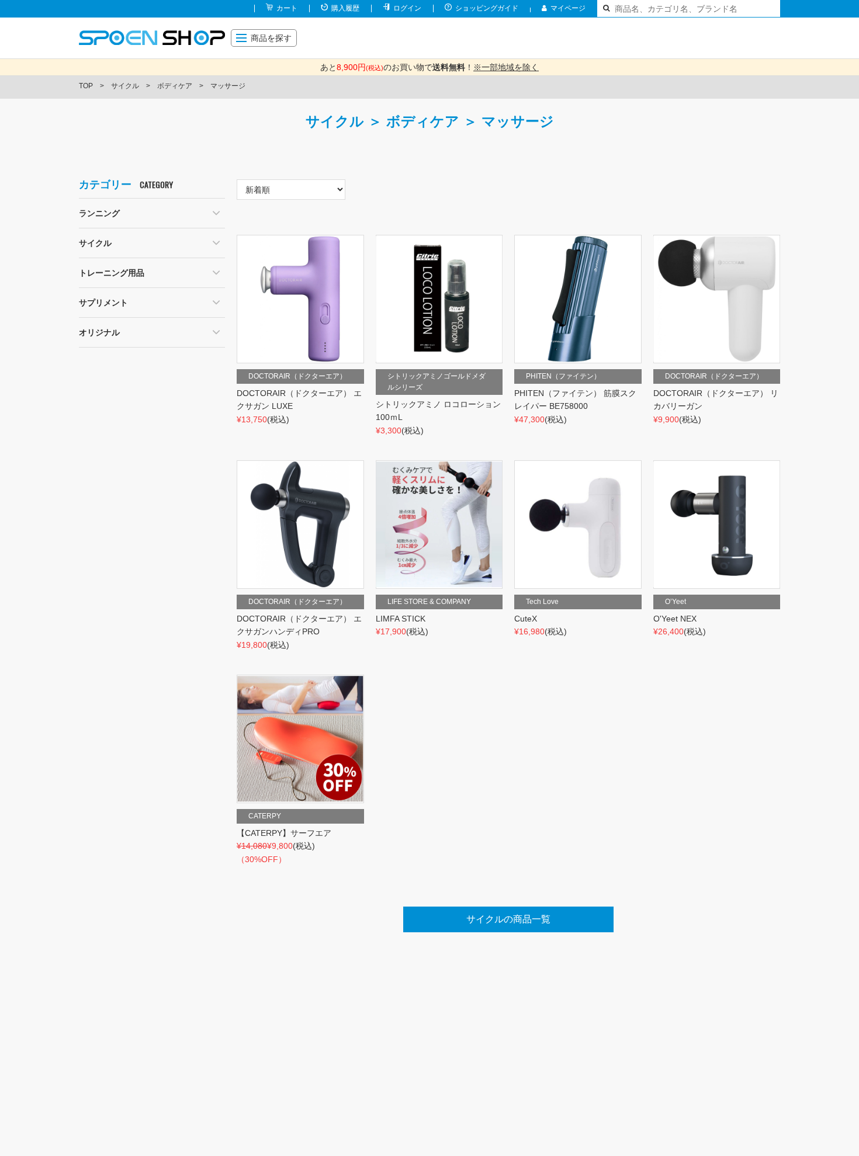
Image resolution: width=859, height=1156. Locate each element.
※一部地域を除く (506, 67)
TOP (86, 86)
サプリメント (103, 302)
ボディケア (174, 86)
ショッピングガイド (486, 8)
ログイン (407, 8)
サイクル (125, 86)
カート (286, 8)
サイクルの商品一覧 (508, 919)
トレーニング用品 (111, 272)
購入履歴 (345, 8)
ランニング (99, 213)
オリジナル (99, 332)
